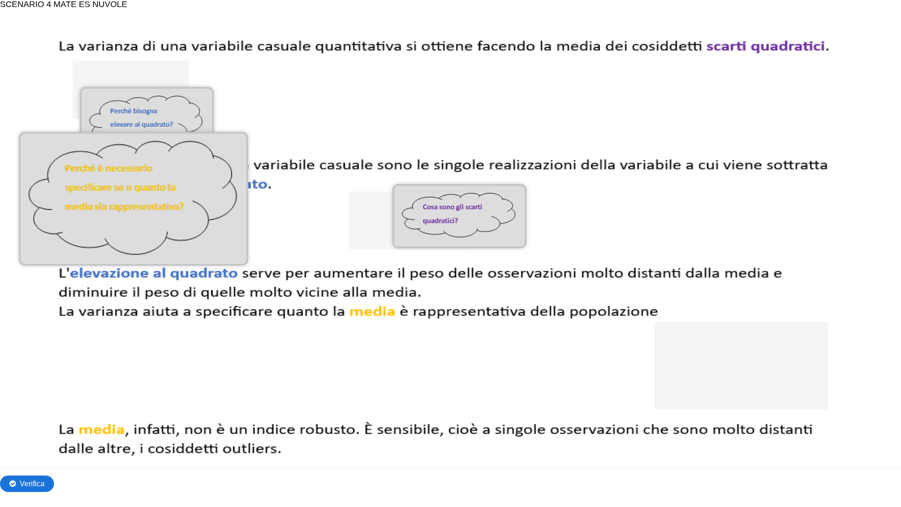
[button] (459, 216)
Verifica (32, 484)
